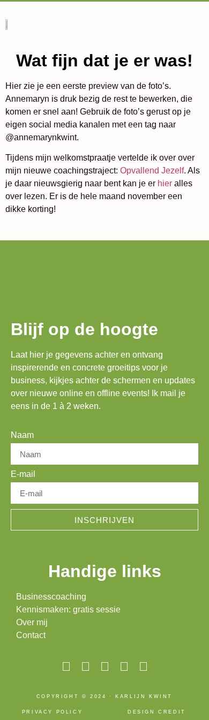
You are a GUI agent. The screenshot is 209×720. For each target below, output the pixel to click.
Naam (22, 435)
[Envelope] (105, 667)
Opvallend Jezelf (152, 170)
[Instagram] (66, 667)
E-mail (23, 474)
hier (165, 183)
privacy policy (52, 712)
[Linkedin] (85, 667)
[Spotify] (143, 667)
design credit (157, 712)
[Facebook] (124, 667)
